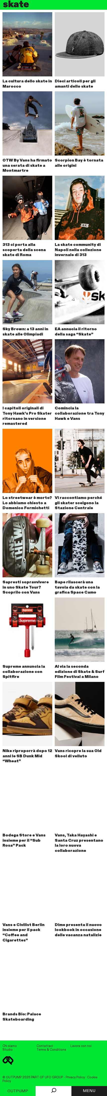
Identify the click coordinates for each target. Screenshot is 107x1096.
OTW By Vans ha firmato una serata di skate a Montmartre (27, 166)
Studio (7, 1049)
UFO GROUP (54, 1077)
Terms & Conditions (51, 1049)
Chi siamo (9, 1046)
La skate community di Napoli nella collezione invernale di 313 (78, 250)
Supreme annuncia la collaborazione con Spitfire (23, 672)
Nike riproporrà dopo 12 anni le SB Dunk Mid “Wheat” (27, 756)
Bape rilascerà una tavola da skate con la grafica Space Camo (77, 587)
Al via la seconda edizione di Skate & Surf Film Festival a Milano (80, 672)
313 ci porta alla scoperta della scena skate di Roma (24, 250)
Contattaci (45, 1046)
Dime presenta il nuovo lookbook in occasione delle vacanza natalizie (78, 930)
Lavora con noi (81, 1046)
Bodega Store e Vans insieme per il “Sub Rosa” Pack (24, 840)
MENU (89, 1091)
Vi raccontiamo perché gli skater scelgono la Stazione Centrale (78, 503)
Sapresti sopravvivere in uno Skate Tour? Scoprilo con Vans (25, 587)
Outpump (17, 1091)
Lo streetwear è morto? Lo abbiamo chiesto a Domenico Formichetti (27, 503)
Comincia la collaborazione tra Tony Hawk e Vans (79, 413)
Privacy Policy (75, 1077)
